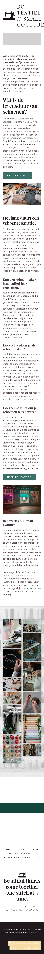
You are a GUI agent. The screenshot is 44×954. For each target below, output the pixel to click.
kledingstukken (23, 539)
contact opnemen (31, 588)
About (9, 849)
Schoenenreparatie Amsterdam (22, 858)
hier (30, 465)
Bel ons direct (17, 175)
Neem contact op (19, 477)
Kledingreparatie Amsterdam (22, 854)
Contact (22, 849)
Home (35, 849)
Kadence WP (33, 932)
